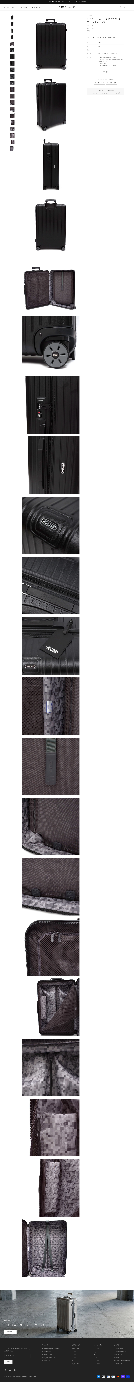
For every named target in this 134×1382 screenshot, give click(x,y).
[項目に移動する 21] (12, 148)
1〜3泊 (74, 1352)
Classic (95, 1355)
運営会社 (116, 1358)
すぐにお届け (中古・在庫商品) (51, 1349)
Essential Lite (97, 1361)
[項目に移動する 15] (12, 109)
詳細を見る (10, 1332)
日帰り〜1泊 (75, 1349)
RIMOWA (90, 16)
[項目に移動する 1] (12, 17)
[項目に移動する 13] (12, 96)
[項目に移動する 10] (12, 76)
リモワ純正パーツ (47, 1361)
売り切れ (105, 72)
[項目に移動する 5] (12, 43)
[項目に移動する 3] (12, 30)
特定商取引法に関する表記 (122, 1361)
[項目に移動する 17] (12, 122)
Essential (96, 1349)
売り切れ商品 (75, 1364)
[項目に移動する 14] (12, 102)
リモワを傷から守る (48, 1352)
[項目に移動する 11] (12, 83)
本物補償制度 (112, 83)
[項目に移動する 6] (12, 50)
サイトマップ (118, 1364)
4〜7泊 (74, 1358)
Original (96, 1352)
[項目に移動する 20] (12, 142)
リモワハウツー (24, 7)
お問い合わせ (36, 7)
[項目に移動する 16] (12, 115)
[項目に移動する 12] (12, 89)
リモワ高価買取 (118, 1349)
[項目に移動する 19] (12, 135)
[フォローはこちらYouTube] (10, 1370)
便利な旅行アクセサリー (49, 1358)
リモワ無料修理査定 (120, 1352)
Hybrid (95, 1358)
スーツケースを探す (10, 7)
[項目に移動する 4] (12, 37)
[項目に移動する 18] (12, 128)
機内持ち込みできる (48, 1355)
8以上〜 (74, 1361)
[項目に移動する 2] (12, 24)
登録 (8, 1362)
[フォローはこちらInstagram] (5, 1370)
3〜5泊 (74, 1355)
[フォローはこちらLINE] (15, 1370)
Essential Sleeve (98, 1364)
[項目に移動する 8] (12, 63)
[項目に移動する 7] (12, 56)
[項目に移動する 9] (12, 69)
